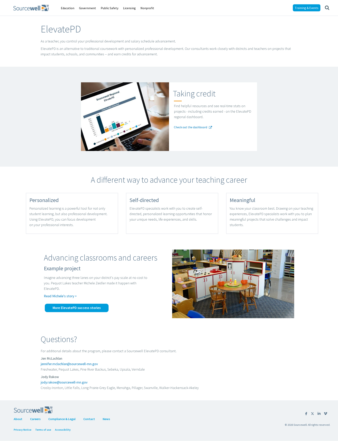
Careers (35, 418)
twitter (312, 413)
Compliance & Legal (62, 418)
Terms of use (43, 429)
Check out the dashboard (191, 127)
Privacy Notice (22, 429)
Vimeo (325, 413)
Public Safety (109, 8)
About (18, 418)
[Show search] (327, 8)
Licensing (129, 8)
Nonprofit (147, 8)
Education (67, 8)
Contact (89, 418)
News (106, 418)
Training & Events (306, 8)
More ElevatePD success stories (77, 307)
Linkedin (319, 413)
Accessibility (63, 429)
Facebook (306, 413)
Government (87, 8)
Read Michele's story (59, 296)
